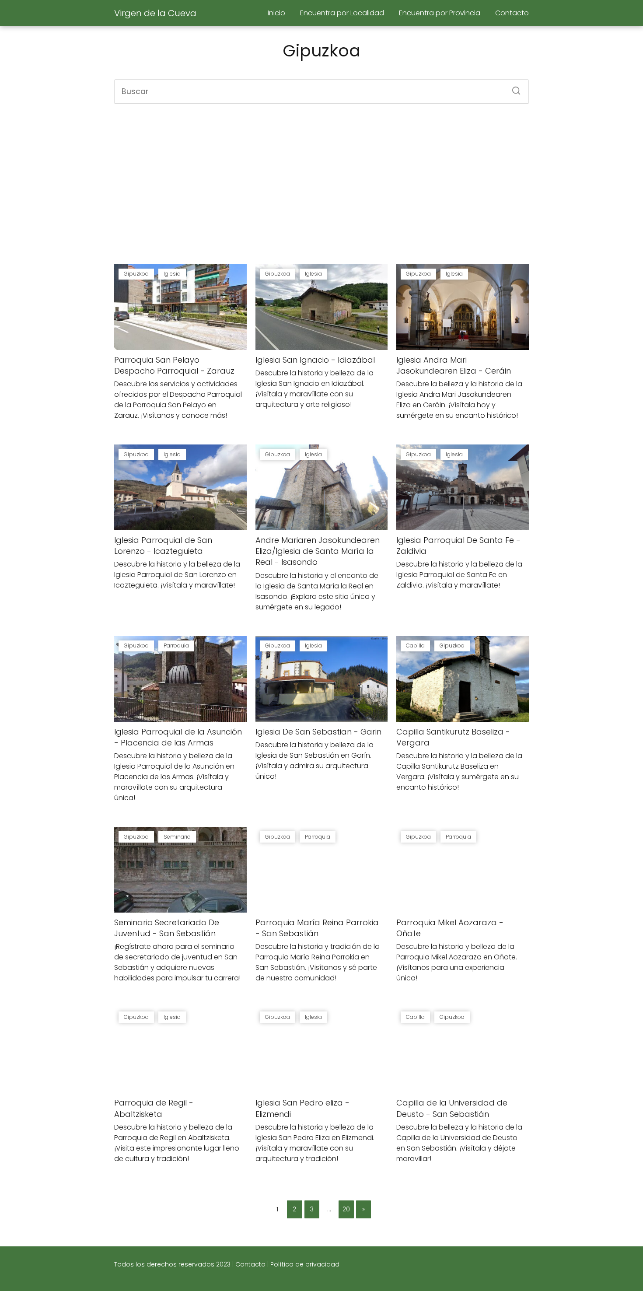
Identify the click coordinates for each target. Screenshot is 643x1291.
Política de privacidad (304, 1264)
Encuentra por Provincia (439, 13)
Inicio (276, 13)
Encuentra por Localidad (342, 13)
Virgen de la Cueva (155, 13)
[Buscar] (513, 88)
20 (346, 1209)
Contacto (512, 13)
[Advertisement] (321, 184)
